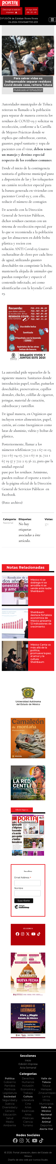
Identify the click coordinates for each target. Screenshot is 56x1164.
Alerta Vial (46, 1129)
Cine (28, 1103)
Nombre (18, 888)
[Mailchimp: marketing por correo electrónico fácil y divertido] (21, 908)
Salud (9, 1118)
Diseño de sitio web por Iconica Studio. (28, 1159)
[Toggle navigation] (52, 19)
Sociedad (10, 1096)
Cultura (28, 1096)
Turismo (28, 1125)
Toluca (46, 1085)
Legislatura (10, 1093)
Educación (9, 1114)
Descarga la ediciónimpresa (11, 10)
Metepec (46, 1089)
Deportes (46, 1125)
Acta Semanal (28, 1067)
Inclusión (28, 1085)
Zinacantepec (47, 1093)
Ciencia (28, 1121)
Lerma (46, 1096)
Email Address (22, 878)
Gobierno (10, 1082)
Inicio (28, 1060)
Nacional (8, 522)
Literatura (28, 1100)
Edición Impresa (28, 1064)
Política (9, 1078)
